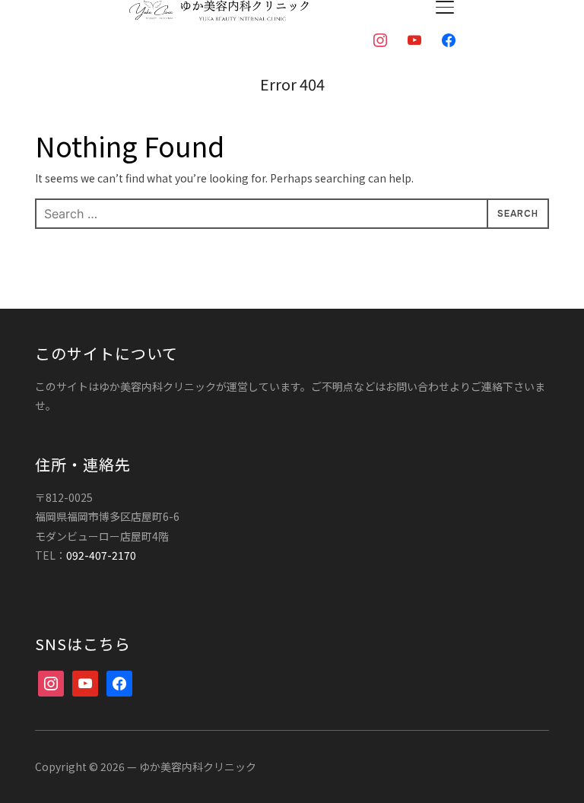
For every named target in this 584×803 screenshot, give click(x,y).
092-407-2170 (101, 555)
